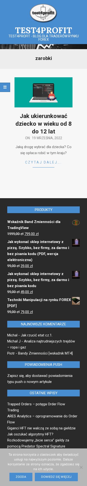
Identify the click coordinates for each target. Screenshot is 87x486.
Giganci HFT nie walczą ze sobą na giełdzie (41, 428)
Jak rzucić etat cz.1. (36, 335)
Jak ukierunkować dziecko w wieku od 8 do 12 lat (43, 124)
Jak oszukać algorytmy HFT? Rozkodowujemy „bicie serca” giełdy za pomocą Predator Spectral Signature (38, 440)
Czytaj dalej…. (43, 162)
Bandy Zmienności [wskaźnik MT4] (45, 353)
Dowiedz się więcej (56, 477)
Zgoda (21, 477)
